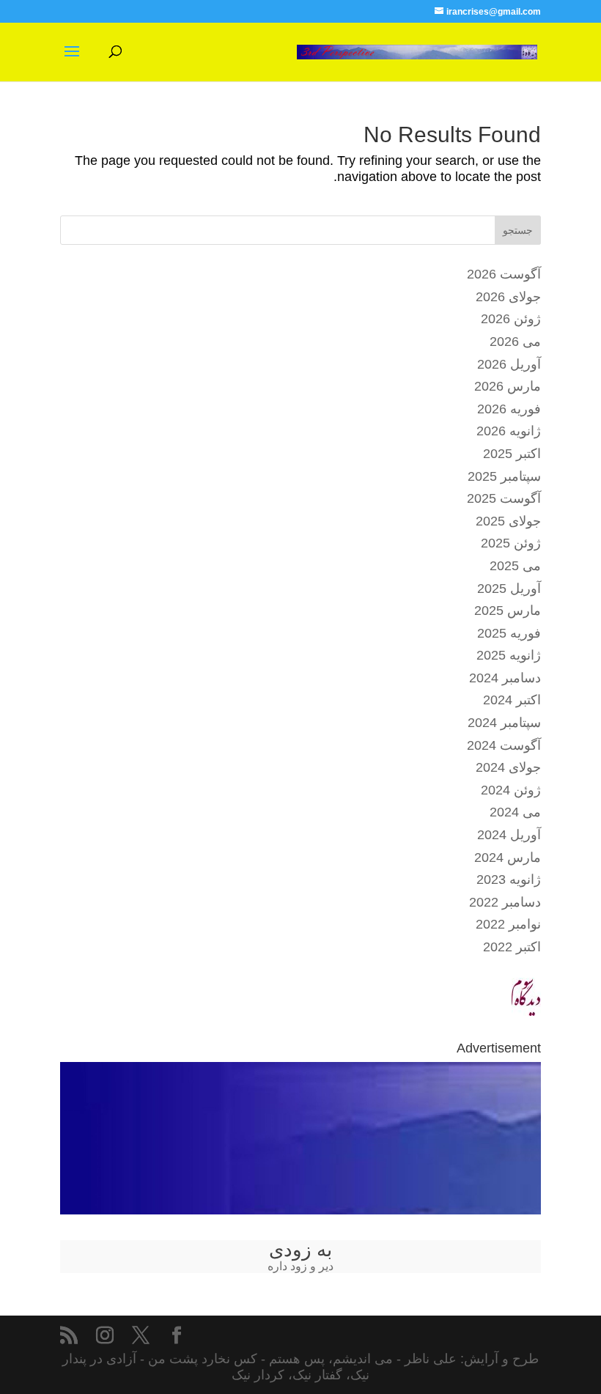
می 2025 (515, 565)
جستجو (518, 230)
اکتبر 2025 (512, 453)
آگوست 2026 (504, 274)
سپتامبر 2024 (504, 722)
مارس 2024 (507, 857)
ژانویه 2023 (508, 879)
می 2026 (515, 341)
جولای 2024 (508, 767)
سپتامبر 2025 (504, 476)
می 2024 (515, 812)
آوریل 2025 (509, 588)
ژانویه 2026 (508, 431)
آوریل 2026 (509, 364)
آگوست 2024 (504, 745)
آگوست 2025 (504, 498)
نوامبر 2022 (508, 924)
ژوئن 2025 (511, 543)
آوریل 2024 (509, 834)
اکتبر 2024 (512, 700)
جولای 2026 (508, 297)
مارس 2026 (507, 386)
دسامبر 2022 (505, 902)
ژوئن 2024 (511, 790)
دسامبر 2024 (505, 678)
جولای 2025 (508, 521)
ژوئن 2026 (511, 318)
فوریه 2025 (509, 633)
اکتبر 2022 (512, 947)
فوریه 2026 (509, 409)
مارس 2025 (507, 610)
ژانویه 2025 (508, 655)
